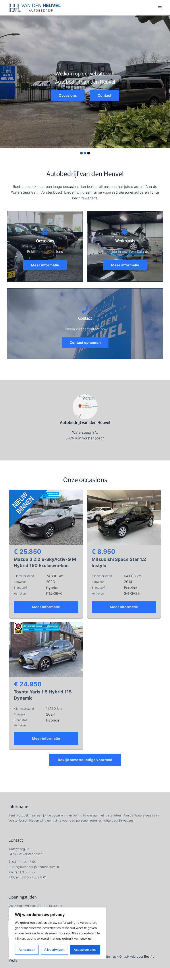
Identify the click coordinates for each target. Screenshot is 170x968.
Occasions (68, 95)
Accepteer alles (85, 949)
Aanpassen (27, 949)
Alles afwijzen (54, 949)
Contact (104, 95)
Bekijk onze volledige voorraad (85, 760)
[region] (57, 933)
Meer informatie (46, 607)
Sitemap (110, 956)
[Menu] (160, 8)
